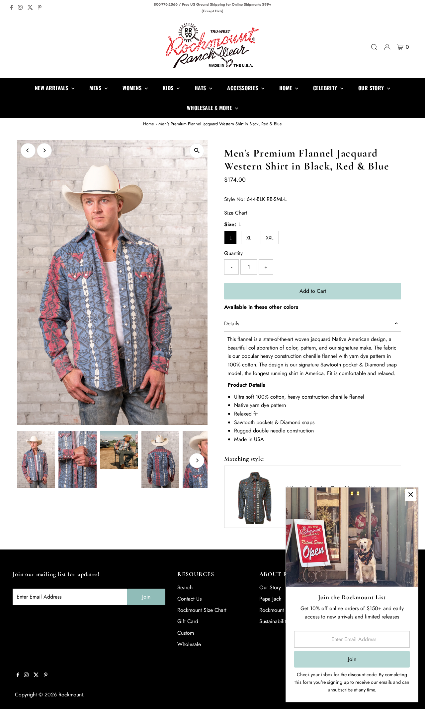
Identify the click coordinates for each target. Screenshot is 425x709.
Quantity (233, 253)
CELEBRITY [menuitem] (326, 88)
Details (231, 323)
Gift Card (187, 621)
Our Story (270, 587)
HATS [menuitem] (201, 88)
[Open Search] (374, 47)
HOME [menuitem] (286, 88)
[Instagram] (20, 8)
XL (248, 237)
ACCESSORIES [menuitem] (243, 88)
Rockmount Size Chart (201, 610)
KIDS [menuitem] (169, 88)
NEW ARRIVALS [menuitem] (52, 88)
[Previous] (28, 150)
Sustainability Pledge (282, 621)
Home (148, 124)
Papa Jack (270, 599)
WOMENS (133, 88)
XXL (269, 237)
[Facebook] (12, 8)
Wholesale (189, 644)
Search (185, 587)
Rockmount (70, 694)
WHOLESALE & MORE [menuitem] (210, 108)
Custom (185, 633)
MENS (96, 88)
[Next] (44, 150)
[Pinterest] (39, 8)
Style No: (234, 199)
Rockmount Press (278, 610)
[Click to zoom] (196, 150)
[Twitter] (30, 8)
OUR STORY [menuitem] (371, 88)
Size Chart (235, 213)
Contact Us (189, 599)
